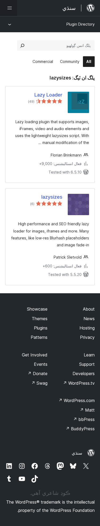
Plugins (40, 328)
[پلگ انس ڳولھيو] (22, 45)
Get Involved (34, 355)
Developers (84, 373)
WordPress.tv (79, 383)
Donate (37, 373)
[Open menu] (8, 8)
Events (40, 364)
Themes (39, 318)
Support (87, 364)
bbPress (84, 419)
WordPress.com (76, 400)
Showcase (37, 309)
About (89, 309)
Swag (39, 383)
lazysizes (51, 197)
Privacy (87, 337)
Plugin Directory (80, 24)
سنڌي (77, 453)
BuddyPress (80, 428)
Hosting (87, 328)
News (89, 318)
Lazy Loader (48, 95)
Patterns (39, 337)
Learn (89, 355)
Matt (87, 410)
